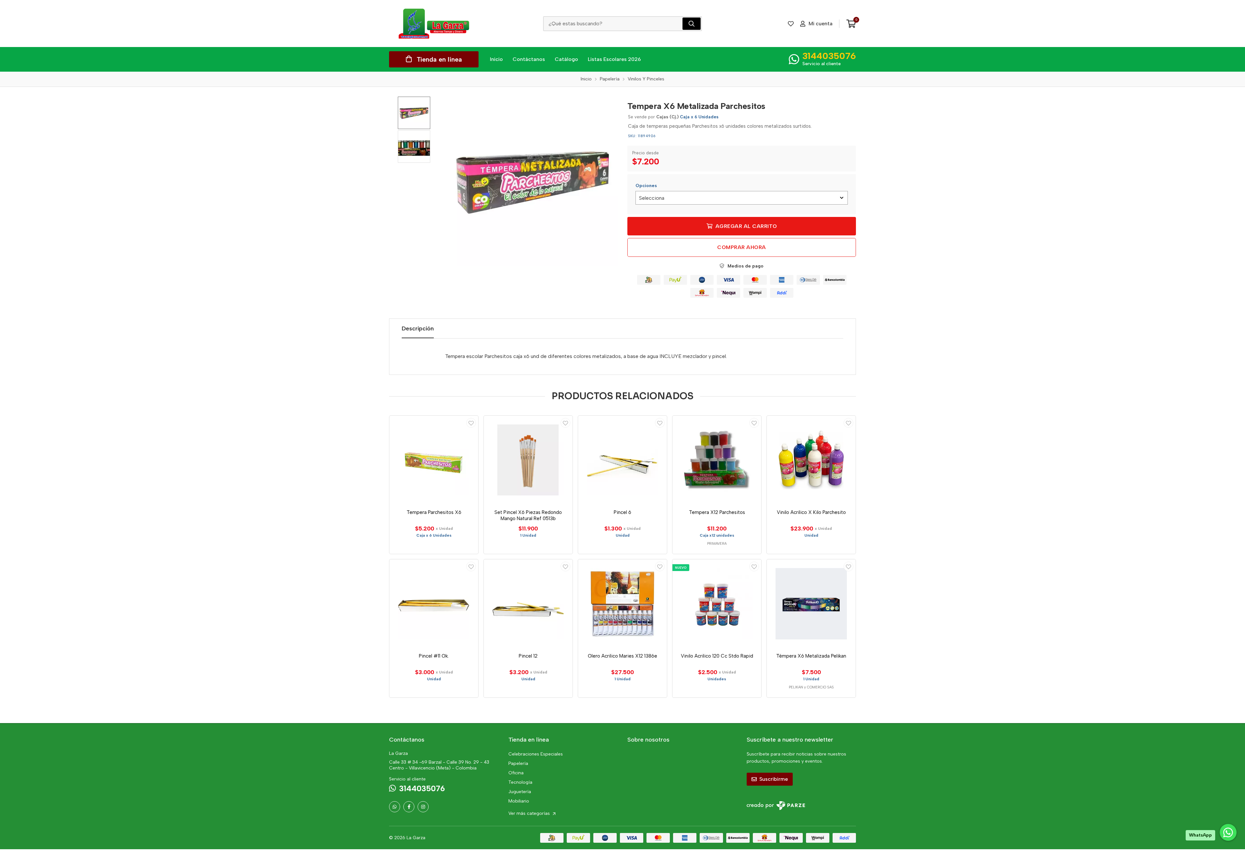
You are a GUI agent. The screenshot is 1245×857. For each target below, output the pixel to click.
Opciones (646, 185)
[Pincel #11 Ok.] (433, 603)
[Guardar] (471, 423)
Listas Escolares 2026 (614, 59)
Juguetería (519, 791)
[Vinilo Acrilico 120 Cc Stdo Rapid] (716, 603)
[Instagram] (423, 806)
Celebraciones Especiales (535, 754)
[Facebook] (408, 806)
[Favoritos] (791, 24)
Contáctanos (529, 59)
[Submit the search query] (691, 24)
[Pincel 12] (528, 603)
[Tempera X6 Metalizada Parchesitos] (533, 181)
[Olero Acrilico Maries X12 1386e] (622, 603)
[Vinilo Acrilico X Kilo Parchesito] (811, 460)
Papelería (518, 763)
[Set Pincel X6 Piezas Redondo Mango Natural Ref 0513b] (528, 460)
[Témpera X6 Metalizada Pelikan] (811, 603)
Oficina (516, 773)
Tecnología (520, 782)
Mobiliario (518, 801)
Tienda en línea (439, 59)
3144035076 (829, 55)
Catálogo (566, 59)
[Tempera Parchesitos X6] (433, 460)
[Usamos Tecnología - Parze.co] (776, 805)
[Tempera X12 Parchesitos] (716, 460)
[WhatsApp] (394, 806)
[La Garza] (434, 23)
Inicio (496, 59)
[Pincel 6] (622, 460)
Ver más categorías (529, 813)
